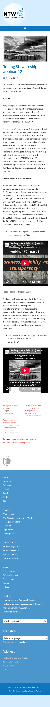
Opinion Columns (10, 575)
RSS (4, 501)
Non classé (31, 439)
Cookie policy (8, 533)
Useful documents (10, 558)
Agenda (6, 583)
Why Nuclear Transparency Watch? (18, 518)
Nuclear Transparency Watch (24, 14)
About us (6, 510)
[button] (25, 28)
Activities (21, 439)
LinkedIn (6, 489)
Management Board (11, 522)
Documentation (9, 542)
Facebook (7, 481)
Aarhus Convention (11, 550)
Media (5, 567)
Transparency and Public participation (19, 600)
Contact (6, 497)
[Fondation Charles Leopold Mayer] (7, 461)
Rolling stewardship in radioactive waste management (34, 408)
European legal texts (11, 546)
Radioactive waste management (16, 442)
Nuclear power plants (12, 612)
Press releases (9, 571)
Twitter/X (7, 485)
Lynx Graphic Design (33, 691)
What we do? (8, 514)
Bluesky (6, 493)
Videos (6, 587)
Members (7, 526)
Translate (22, 642)
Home (5, 477)
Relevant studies (10, 554)
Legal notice (8, 529)
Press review (8, 579)
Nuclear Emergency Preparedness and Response (23, 604)
